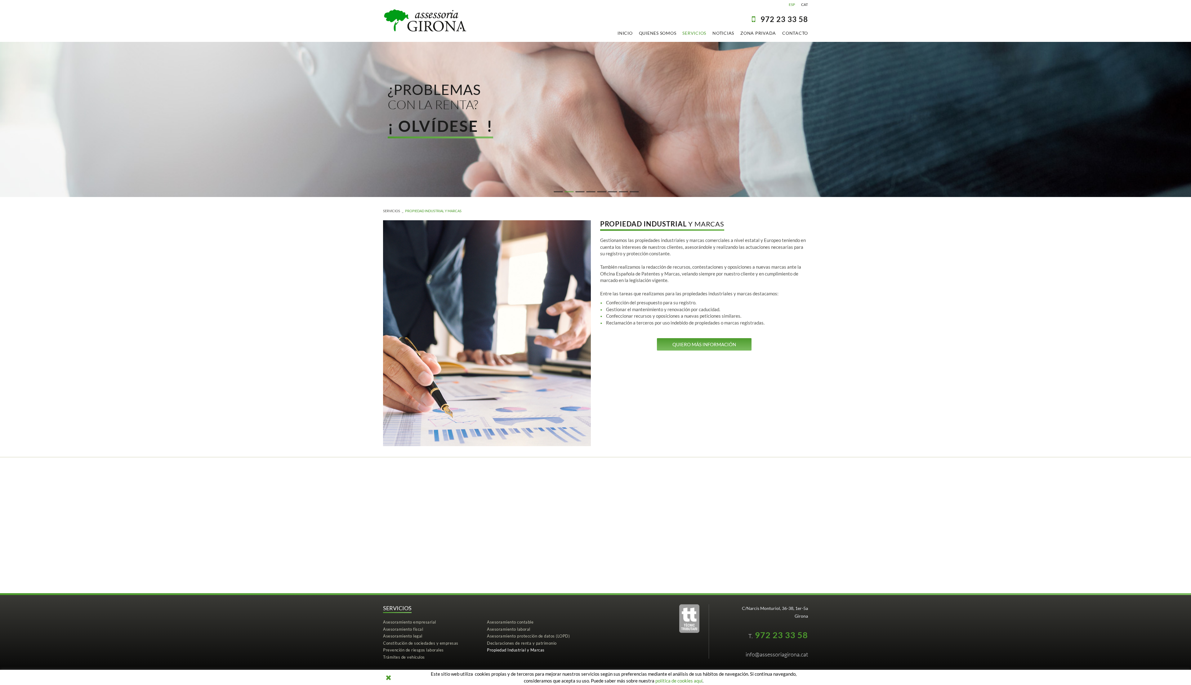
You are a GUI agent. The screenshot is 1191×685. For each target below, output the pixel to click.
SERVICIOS (391, 211)
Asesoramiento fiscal (403, 629)
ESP (792, 4)
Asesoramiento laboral (508, 629)
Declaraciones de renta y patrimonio (522, 643)
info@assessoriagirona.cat (777, 654)
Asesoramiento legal (402, 636)
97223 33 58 (784, 19)
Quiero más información (704, 344)
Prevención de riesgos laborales (413, 649)
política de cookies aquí (679, 680)
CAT (804, 4)
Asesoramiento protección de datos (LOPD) (528, 636)
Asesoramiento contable (510, 622)
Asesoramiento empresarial (409, 622)
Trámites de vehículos (404, 657)
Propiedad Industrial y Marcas (433, 211)
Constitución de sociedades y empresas (420, 643)
